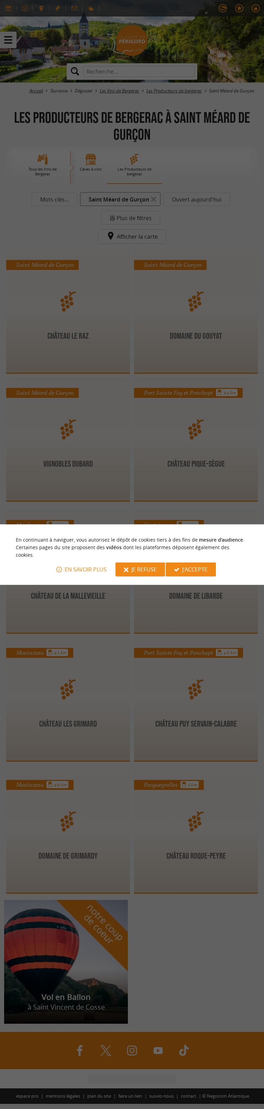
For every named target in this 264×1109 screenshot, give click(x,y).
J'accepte (195, 569)
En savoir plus (86, 569)
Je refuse (144, 569)
